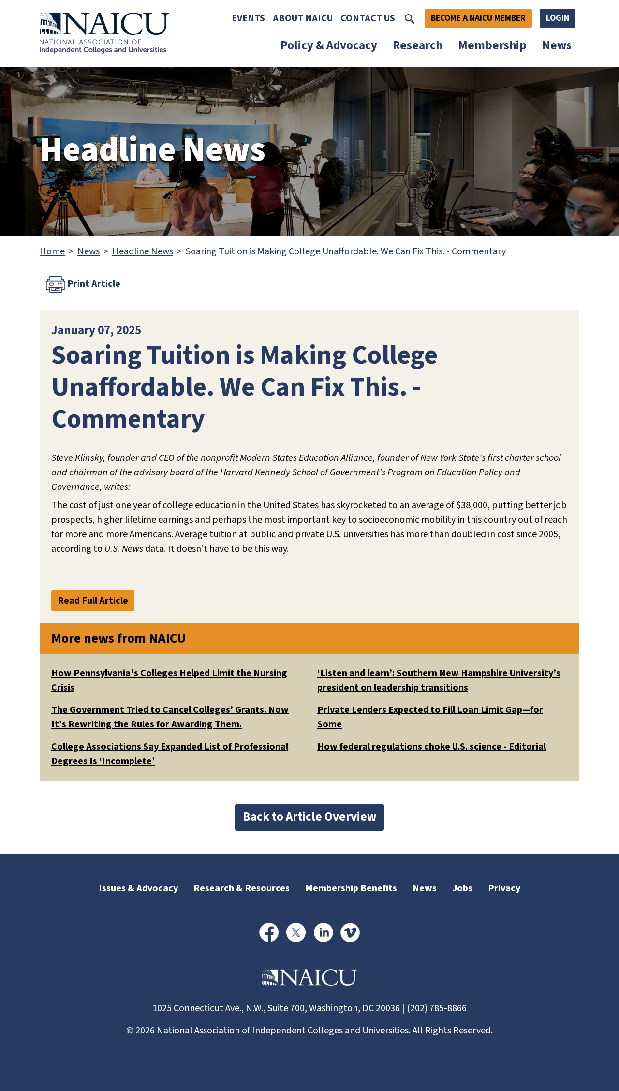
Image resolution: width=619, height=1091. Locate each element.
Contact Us (367, 18)
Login (557, 18)
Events (248, 18)
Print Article (92, 283)
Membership (492, 45)
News (557, 45)
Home (52, 251)
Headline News (142, 251)
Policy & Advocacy (328, 45)
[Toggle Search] (409, 18)
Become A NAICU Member (478, 18)
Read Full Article (93, 600)
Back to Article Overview (309, 817)
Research (417, 45)
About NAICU (303, 18)
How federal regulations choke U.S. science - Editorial (431, 746)
